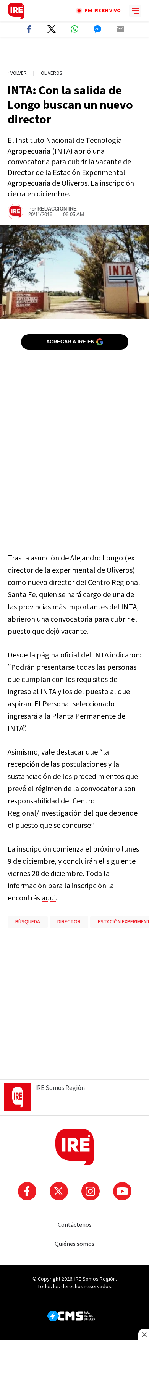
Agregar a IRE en (70, 342)
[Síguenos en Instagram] (90, 1191)
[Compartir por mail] (120, 29)
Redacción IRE (57, 209)
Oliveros (51, 73)
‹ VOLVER (17, 73)
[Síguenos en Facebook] (27, 1191)
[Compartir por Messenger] (97, 29)
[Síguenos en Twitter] (59, 1191)
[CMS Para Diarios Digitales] (71, 1316)
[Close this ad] (143, 1334)
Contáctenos (75, 1225)
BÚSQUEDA (27, 922)
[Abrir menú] (135, 11)
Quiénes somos (74, 1244)
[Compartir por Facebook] (28, 29)
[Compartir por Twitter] (51, 29)
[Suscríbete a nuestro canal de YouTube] (122, 1191)
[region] (74, 53)
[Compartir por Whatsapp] (74, 29)
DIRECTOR (69, 922)
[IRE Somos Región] (16, 11)
